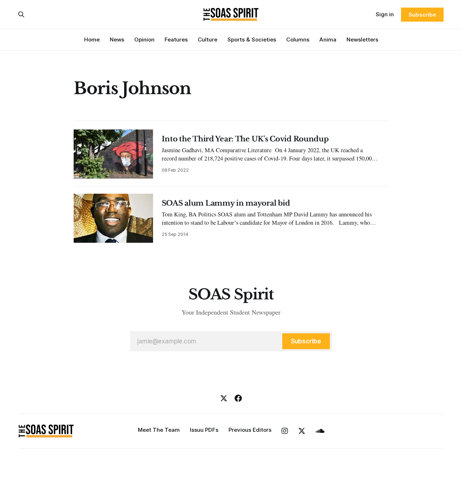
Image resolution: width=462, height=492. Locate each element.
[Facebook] (238, 398)
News (117, 39)
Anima (327, 39)
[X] (223, 398)
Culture (207, 39)
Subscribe (422, 14)
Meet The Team (159, 429)
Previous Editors (249, 429)
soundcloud (319, 431)
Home (92, 39)
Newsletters (362, 39)
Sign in (385, 14)
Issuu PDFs (204, 429)
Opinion (144, 39)
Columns (297, 39)
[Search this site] (21, 14)
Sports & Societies (251, 39)
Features (176, 39)
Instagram (285, 431)
